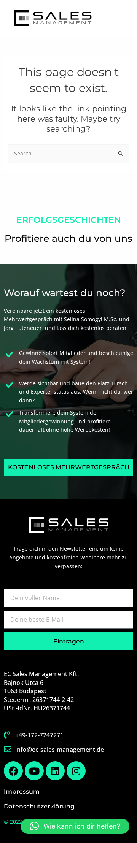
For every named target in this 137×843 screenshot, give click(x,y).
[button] (75, 826)
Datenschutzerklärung (39, 806)
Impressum (22, 791)
